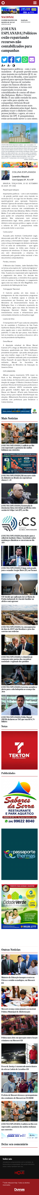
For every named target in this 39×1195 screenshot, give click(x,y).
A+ (3, 65)
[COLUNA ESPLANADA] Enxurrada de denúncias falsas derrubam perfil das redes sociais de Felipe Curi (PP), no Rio (18, 507)
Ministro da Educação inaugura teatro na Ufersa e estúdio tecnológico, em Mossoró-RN (18, 980)
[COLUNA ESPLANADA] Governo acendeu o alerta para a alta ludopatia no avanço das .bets (19, 689)
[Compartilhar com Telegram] (18, 59)
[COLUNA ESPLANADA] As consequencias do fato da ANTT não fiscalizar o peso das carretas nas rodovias (18, 629)
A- (8, 65)
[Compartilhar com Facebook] (11, 59)
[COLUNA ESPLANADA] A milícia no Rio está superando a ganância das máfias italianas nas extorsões (17, 447)
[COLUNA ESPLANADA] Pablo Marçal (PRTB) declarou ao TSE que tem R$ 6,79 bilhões (17, 719)
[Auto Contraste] (13, 65)
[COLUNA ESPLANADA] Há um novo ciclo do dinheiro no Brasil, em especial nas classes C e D (18, 477)
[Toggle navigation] (35, 3)
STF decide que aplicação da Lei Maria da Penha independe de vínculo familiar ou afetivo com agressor (18, 599)
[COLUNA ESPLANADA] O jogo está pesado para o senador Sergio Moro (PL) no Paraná (19, 569)
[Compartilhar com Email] (32, 59)
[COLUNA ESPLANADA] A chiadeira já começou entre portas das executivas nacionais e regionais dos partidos (16, 659)
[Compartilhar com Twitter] (4, 59)
